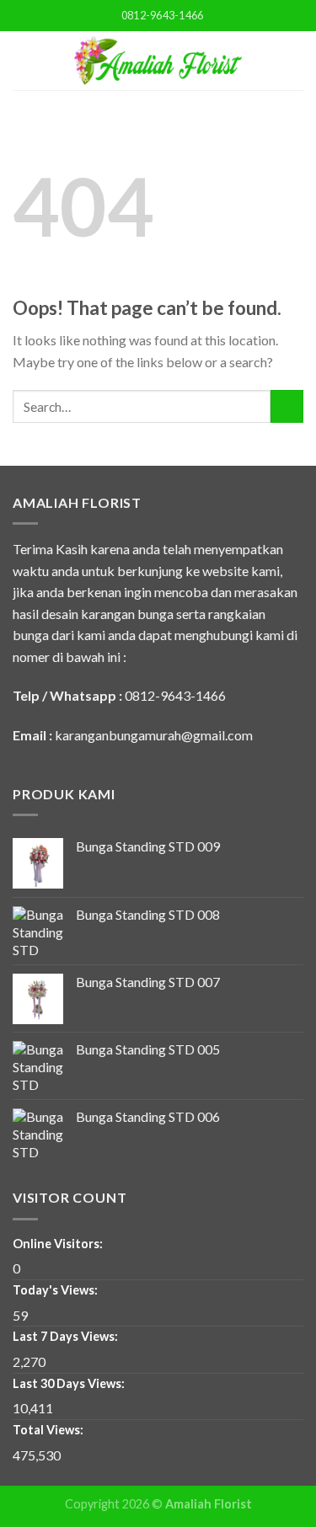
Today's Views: (56, 1290)
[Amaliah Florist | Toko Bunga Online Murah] (158, 60)
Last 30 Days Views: (70, 1383)
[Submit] (286, 406)
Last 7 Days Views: (67, 1336)
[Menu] (23, 60)
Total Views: (49, 1430)
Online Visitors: (59, 1243)
